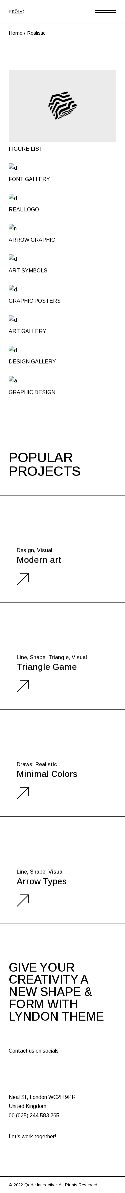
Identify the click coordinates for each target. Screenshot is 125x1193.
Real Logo (24, 209)
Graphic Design (32, 392)
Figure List (26, 149)
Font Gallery (29, 179)
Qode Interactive (40, 1184)
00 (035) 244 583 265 (34, 1115)
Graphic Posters (35, 301)
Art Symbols (28, 270)
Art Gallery (27, 331)
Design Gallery (32, 361)
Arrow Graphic (32, 240)
